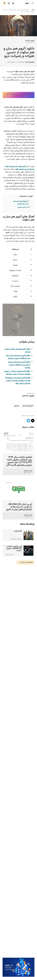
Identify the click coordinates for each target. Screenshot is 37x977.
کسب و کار (8, 482)
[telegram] (28, 420)
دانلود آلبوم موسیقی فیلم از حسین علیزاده (17, 350)
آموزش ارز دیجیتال (10, 435)
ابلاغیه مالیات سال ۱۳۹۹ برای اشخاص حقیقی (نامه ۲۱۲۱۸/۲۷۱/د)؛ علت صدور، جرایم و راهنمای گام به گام (19, 461)
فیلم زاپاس (18, 531)
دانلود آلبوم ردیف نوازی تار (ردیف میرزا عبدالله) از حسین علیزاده (18, 357)
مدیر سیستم (28, 470)
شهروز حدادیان (29, 40)
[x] (32, 420)
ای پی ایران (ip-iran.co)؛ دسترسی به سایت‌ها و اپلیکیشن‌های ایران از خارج (19, 507)
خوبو (27, 3)
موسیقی (16, 406)
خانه (33, 10)
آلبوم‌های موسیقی (27, 406)
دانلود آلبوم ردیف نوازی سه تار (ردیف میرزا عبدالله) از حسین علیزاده (19, 364)
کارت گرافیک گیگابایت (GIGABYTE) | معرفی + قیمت (14, 549)
